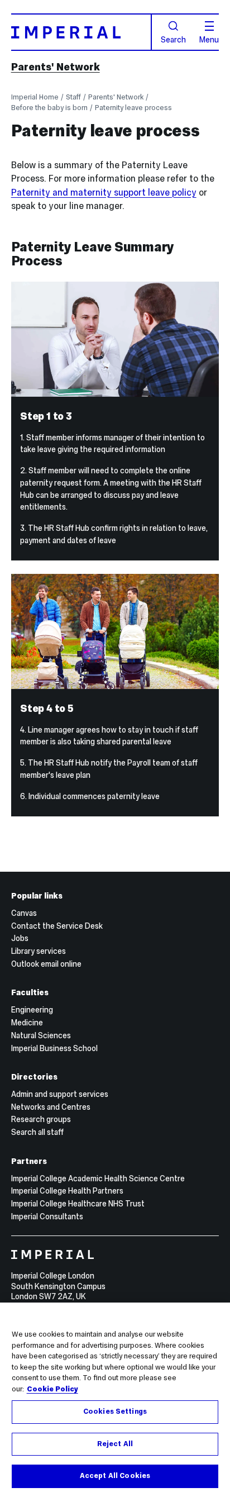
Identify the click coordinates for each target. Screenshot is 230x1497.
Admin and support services (59, 1094)
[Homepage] (81, 32)
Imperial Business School (54, 1048)
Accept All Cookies (115, 1475)
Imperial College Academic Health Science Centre (98, 1178)
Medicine (27, 1023)
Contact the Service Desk (57, 926)
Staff (73, 97)
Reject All (115, 1443)
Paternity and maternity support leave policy (104, 192)
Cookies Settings (115, 1411)
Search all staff (37, 1132)
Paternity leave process (133, 107)
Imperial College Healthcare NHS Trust (78, 1204)
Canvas (24, 913)
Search (173, 39)
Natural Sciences (41, 1035)
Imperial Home (35, 97)
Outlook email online (46, 964)
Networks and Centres (50, 1107)
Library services (38, 951)
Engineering (32, 1010)
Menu (209, 39)
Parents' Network (55, 66)
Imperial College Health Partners (67, 1191)
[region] (115, 1400)
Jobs (19, 938)
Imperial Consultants (47, 1216)
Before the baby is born (49, 107)
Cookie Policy (52, 1389)
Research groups (41, 1119)
